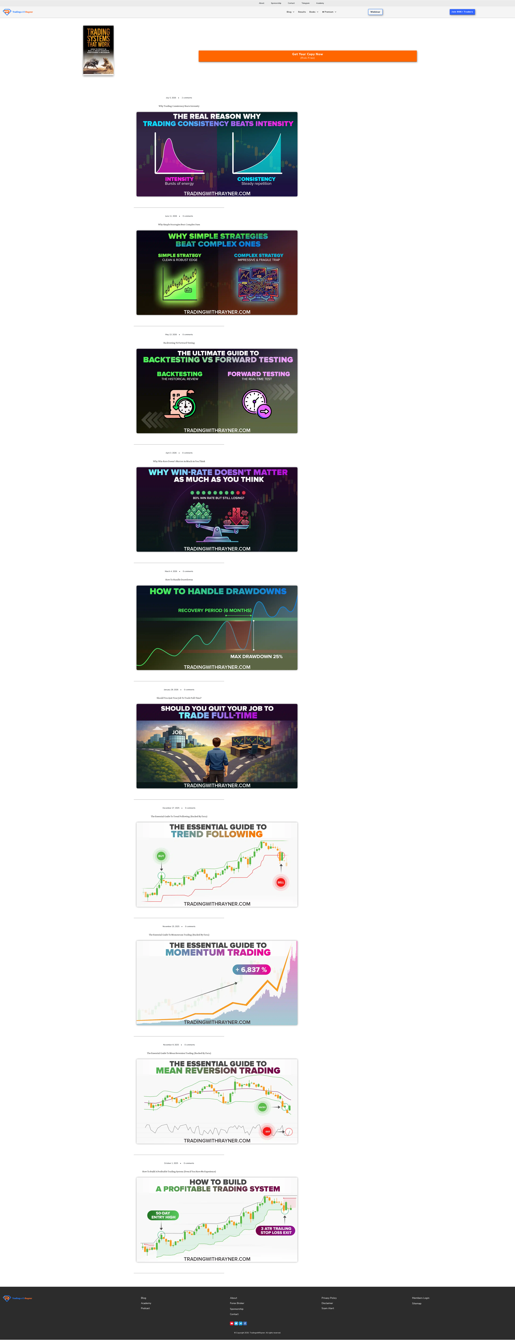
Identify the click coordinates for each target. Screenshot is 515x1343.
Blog (143, 1298)
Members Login (420, 1298)
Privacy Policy (329, 1298)
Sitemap (416, 1303)
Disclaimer (327, 1303)
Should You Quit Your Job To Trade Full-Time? (179, 698)
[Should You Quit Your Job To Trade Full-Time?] (217, 787)
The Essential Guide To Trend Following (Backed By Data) (179, 816)
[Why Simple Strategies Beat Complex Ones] (217, 314)
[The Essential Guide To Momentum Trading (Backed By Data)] (217, 1024)
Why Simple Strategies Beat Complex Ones (179, 224)
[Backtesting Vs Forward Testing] (217, 432)
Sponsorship (236, 1309)
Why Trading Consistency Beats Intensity (179, 106)
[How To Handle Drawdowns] (217, 669)
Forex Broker (237, 1303)
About (233, 1298)
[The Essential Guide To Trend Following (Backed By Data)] (217, 906)
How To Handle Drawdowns (179, 579)
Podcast (145, 1308)
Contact (234, 1314)
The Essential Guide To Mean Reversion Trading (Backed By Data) (179, 1053)
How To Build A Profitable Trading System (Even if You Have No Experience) (179, 1171)
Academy (146, 1303)
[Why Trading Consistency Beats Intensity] (217, 195)
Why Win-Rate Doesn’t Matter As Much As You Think (179, 461)
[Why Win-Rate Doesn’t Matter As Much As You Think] (217, 551)
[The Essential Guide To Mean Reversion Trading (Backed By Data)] (217, 1143)
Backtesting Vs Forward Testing (179, 342)
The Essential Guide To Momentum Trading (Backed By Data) (179, 934)
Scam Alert (328, 1308)
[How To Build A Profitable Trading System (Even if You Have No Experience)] (217, 1261)
